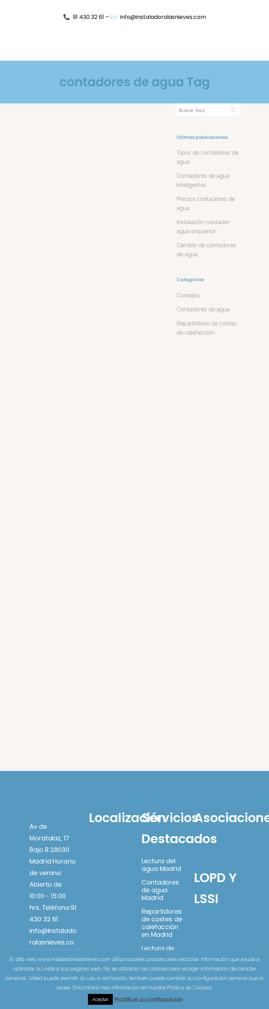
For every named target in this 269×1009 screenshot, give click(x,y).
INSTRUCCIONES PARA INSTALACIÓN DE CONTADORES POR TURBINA (95, 407)
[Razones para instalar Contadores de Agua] (96, 495)
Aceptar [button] (100, 999)
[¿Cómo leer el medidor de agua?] (96, 658)
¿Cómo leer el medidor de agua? (92, 738)
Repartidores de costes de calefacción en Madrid (162, 923)
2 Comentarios (103, 385)
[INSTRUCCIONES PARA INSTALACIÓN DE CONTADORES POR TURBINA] (96, 322)
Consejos (188, 295)
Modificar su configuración (148, 999)
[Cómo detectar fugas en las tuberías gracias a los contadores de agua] (96, 155)
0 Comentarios (104, 213)
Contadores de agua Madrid (160, 890)
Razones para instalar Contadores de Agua (84, 575)
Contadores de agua (65, 213)
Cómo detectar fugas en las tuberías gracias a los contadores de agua (91, 235)
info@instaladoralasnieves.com (163, 17)
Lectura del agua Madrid (161, 865)
